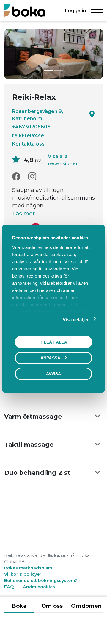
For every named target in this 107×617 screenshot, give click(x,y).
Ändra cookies (39, 587)
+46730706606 (31, 127)
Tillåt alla (53, 341)
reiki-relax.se (28, 135)
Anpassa (50, 357)
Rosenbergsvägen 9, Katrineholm (37, 114)
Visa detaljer (76, 319)
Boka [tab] (19, 606)
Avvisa (53, 373)
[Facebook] (16, 176)
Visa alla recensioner (63, 159)
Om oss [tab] (52, 606)
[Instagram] (32, 176)
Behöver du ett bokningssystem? (40, 580)
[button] (53, 416)
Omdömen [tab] (86, 606)
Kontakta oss (28, 144)
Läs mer (23, 213)
